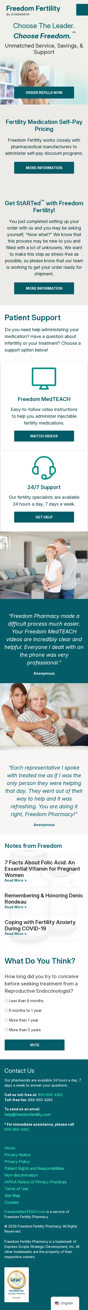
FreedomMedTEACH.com (24, 1212)
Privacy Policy (17, 1161)
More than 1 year (23, 1020)
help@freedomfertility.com (27, 1114)
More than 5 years (25, 1029)
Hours (9, 1148)
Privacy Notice (17, 1154)
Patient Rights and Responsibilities (34, 1168)
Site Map (12, 1195)
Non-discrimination (21, 1175)
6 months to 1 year (25, 1010)
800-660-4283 (50, 1095)
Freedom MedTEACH (44, 399)
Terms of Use (16, 1188)
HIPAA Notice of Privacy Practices (35, 1181)
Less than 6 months (26, 1000)
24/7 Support (44, 487)
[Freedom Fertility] (39, 11)
